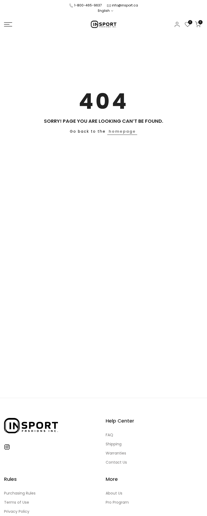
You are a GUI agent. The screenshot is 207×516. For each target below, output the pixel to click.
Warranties (116, 453)
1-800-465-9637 (88, 5)
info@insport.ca (125, 5)
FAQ (109, 435)
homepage (122, 131)
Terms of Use (16, 502)
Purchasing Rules (20, 493)
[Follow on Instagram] (7, 447)
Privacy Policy (16, 511)
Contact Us (116, 462)
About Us (114, 493)
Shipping (114, 444)
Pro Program (117, 502)
